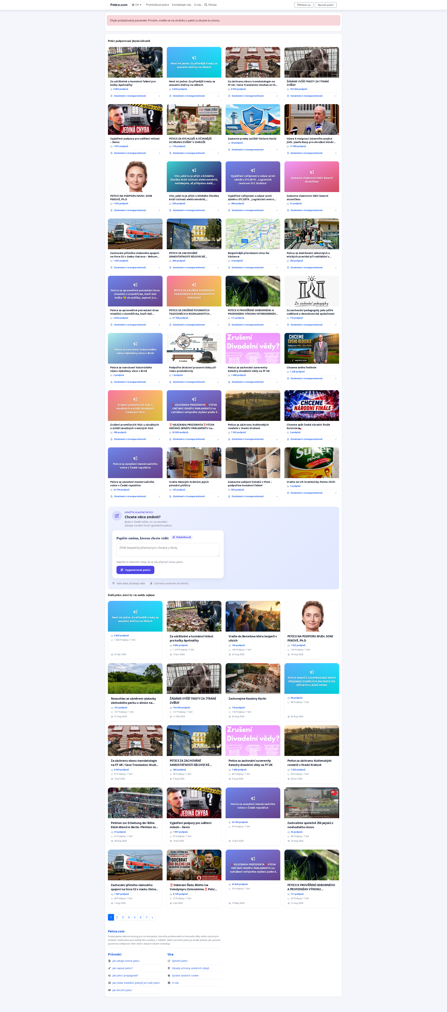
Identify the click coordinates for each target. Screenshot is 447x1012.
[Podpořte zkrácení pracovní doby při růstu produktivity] (194, 359)
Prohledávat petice (157, 4)
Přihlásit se (303, 4)
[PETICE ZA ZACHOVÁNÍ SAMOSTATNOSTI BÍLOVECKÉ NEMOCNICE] (194, 245)
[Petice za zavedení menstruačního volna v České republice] (135, 473)
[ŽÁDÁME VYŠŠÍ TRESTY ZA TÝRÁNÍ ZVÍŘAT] (311, 73)
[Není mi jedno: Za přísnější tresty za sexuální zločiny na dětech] (194, 73)
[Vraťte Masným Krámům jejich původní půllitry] (194, 473)
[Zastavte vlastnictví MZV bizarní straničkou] (311, 187)
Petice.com (118, 5)
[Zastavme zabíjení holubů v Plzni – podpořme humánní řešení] (253, 473)
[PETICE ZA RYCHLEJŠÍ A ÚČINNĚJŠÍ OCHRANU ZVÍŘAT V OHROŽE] (194, 130)
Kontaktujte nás (181, 4)
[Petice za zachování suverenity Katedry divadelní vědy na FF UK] (253, 359)
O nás (197, 4)
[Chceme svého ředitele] (311, 358)
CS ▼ (138, 4)
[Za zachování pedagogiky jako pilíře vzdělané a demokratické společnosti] (311, 302)
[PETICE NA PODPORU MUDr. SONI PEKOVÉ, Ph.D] (135, 187)
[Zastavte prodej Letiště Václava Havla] (253, 129)
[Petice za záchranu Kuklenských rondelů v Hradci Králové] (253, 416)
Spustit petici (326, 4)
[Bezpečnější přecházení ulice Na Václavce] (253, 245)
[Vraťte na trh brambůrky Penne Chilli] (311, 472)
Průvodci (114, 954)
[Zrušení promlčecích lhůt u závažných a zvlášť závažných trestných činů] (135, 416)
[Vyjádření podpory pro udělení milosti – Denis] (135, 130)
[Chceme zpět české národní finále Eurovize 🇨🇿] (311, 416)
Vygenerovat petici (138, 570)
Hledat (212, 4)
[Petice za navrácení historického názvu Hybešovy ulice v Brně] (135, 359)
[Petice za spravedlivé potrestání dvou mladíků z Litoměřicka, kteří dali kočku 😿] (135, 302)
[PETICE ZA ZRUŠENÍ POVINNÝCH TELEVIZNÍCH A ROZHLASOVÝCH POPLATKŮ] (194, 302)
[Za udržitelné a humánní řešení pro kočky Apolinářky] (135, 73)
